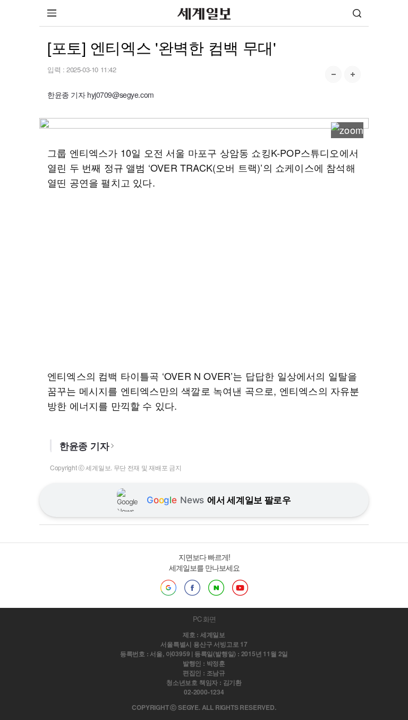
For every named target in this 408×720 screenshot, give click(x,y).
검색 (357, 13)
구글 (168, 588)
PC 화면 (204, 619)
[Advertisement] (204, 279)
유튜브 (240, 588)
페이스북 (192, 588)
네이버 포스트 (216, 588)
